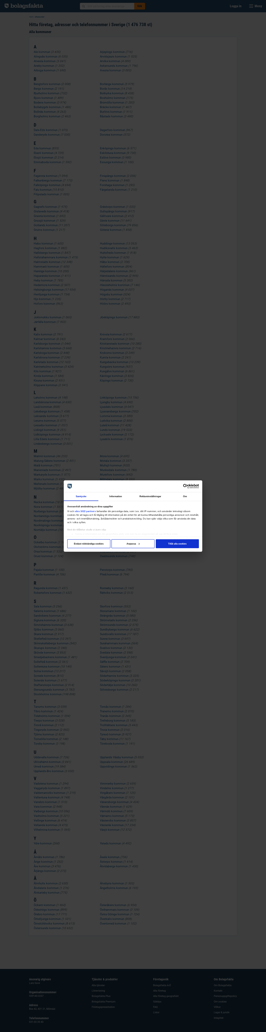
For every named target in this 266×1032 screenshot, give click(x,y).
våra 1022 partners (85, 511)
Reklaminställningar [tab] (150, 496)
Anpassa (131, 543)
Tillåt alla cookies (177, 543)
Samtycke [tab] (81, 496)
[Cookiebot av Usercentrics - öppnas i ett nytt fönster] (185, 486)
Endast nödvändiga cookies (89, 543)
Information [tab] (115, 496)
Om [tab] (185, 496)
